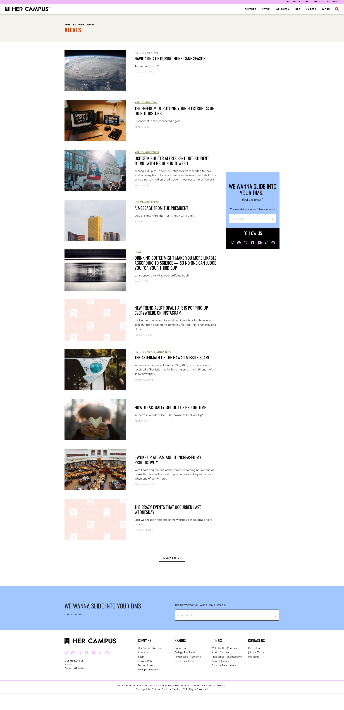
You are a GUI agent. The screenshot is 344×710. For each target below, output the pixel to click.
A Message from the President (161, 208)
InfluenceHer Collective (188, 656)
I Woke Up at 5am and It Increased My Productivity (168, 459)
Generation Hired (185, 661)
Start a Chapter (220, 652)
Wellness (282, 9)
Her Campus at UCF (147, 152)
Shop (141, 656)
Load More (172, 558)
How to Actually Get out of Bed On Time (170, 407)
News (138, 251)
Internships (254, 656)
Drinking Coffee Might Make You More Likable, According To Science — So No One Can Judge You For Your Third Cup (176, 262)
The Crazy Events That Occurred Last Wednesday (168, 509)
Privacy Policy (146, 661)
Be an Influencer (220, 661)
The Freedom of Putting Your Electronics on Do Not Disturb (174, 110)
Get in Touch (255, 648)
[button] (337, 9)
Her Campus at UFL (146, 52)
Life (297, 9)
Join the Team (256, 652)
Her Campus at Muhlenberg (153, 351)
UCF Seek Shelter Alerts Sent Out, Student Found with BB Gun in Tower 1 (172, 160)
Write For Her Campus (224, 648)
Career (311, 9)
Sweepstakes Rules (149, 669)
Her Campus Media (149, 648)
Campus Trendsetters (223, 665)
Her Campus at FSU (147, 202)
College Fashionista (186, 652)
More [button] (326, 9)
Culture (250, 9)
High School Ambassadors (226, 656)
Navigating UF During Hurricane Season (170, 58)
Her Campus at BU (146, 102)
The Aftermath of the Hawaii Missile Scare (172, 357)
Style (266, 9)
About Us (143, 652)
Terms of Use (145, 665)
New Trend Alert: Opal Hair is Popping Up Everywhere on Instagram (171, 310)
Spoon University (184, 648)
